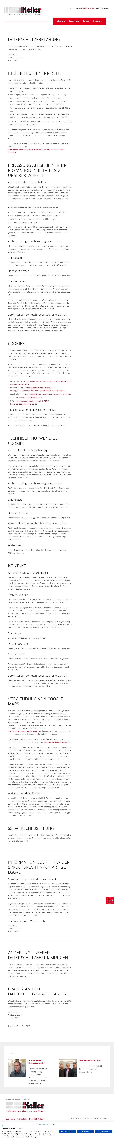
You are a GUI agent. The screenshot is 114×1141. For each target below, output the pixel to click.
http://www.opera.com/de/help (29, 398)
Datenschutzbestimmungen (46, 1124)
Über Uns (61, 21)
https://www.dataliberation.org (57, 742)
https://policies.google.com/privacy (22, 731)
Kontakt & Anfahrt (102, 8)
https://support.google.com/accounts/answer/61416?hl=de (47, 394)
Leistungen (74, 21)
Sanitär (86, 21)
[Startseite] (22, 10)
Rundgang (97, 21)
